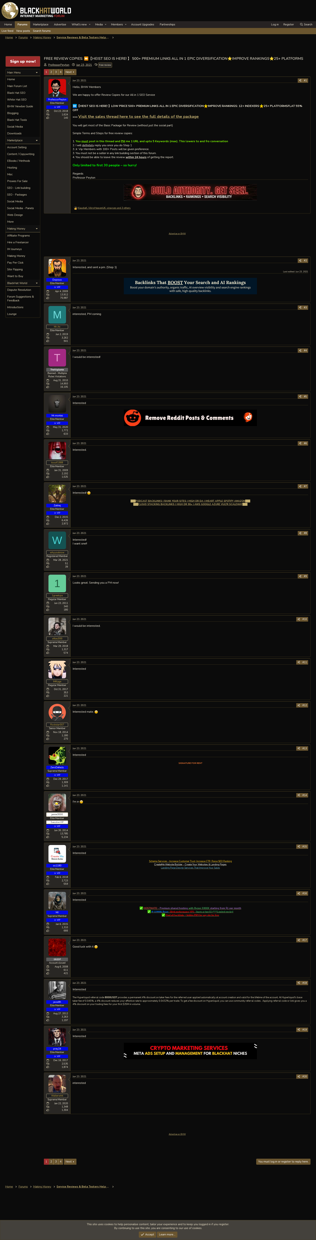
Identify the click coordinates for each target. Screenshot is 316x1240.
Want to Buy (15, 276)
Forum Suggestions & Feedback (20, 298)
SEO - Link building (18, 188)
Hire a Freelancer (18, 242)
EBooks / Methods (18, 161)
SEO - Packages (17, 194)
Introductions (15, 307)
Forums (22, 24)
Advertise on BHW (177, 233)
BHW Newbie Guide (20, 106)
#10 (304, 619)
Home (8, 24)
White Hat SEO (17, 99)
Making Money (16, 256)
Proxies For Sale (17, 181)
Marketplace (40, 24)
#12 (304, 705)
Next (68, 72)
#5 (305, 396)
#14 (304, 795)
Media (99, 24)
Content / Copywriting (20, 154)
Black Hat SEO (16, 93)
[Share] (300, 80)
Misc (10, 174)
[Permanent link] (74, 100)
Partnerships (167, 24)
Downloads (14, 133)
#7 (305, 486)
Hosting (12, 167)
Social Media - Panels (20, 208)
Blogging (12, 113)
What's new (79, 24)
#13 (304, 748)
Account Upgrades (142, 24)
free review (105, 65)
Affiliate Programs (18, 235)
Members (117, 24)
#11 (304, 662)
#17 (304, 940)
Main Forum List (17, 86)
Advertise (60, 24)
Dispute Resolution (19, 290)
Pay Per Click (15, 262)
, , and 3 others (104, 208)
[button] (89, 24)
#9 (305, 576)
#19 (304, 1029)
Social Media (15, 126)
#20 (304, 1076)
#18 (304, 983)
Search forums (42, 31)
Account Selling (17, 147)
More (10, 222)
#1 (305, 80)
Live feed (7, 31)
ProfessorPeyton (58, 65)
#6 (305, 443)
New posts (23, 31)
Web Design (15, 215)
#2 (305, 260)
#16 (304, 893)
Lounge (12, 314)
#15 (304, 846)
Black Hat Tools (17, 120)
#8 (305, 533)
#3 (305, 307)
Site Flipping (15, 269)
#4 (305, 350)
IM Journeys (14, 249)
